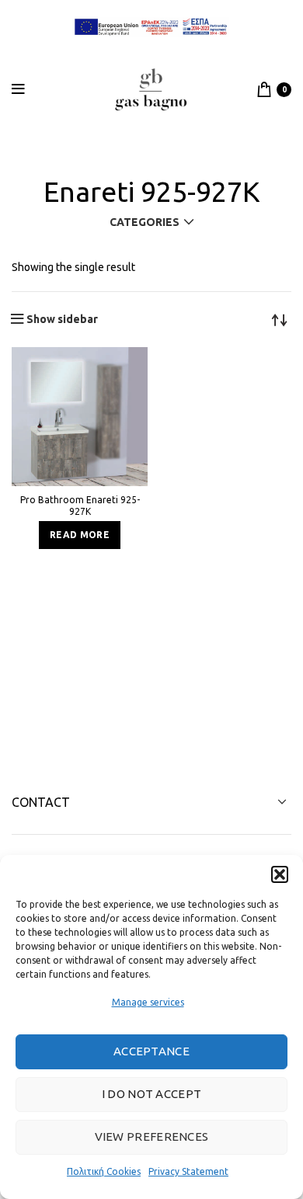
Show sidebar (62, 319)
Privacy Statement (188, 1171)
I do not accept (152, 1093)
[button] (279, 874)
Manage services (148, 1002)
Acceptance (151, 1051)
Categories (144, 222)
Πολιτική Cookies (104, 1171)
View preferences (152, 1136)
